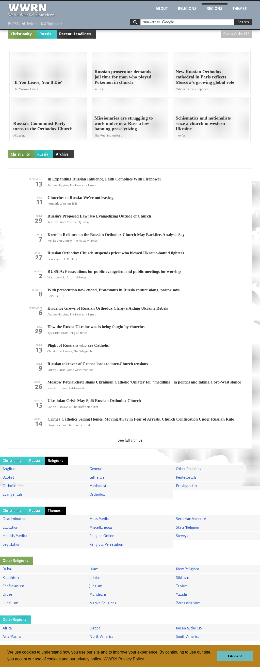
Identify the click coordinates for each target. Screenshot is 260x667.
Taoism (182, 586)
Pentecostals (186, 477)
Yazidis (181, 594)
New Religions (187, 569)
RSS (15, 24)
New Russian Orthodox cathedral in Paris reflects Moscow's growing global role (205, 77)
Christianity (21, 34)
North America (101, 637)
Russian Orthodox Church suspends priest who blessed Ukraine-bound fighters (115, 253)
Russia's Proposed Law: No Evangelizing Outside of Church (99, 216)
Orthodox (97, 494)
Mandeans (97, 594)
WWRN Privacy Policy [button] (124, 659)
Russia (45, 34)
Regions (214, 9)
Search (243, 22)
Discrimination (14, 519)
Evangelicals (13, 494)
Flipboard (53, 24)
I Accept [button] (235, 656)
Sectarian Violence (191, 519)
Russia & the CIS (236, 34)
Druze (7, 594)
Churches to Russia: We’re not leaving (80, 197)
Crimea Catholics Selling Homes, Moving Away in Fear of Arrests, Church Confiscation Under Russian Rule (140, 419)
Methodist (97, 486)
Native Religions (102, 603)
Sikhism (182, 578)
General (95, 469)
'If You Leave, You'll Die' (37, 82)
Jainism (95, 578)
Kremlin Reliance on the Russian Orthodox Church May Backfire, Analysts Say (116, 234)
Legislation (11, 544)
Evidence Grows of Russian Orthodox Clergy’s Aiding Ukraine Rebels (107, 308)
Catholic (9, 486)
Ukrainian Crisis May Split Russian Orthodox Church (94, 400)
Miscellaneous (100, 527)
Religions (187, 9)
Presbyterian (186, 486)
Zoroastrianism (188, 603)
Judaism (95, 586)
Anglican (10, 469)
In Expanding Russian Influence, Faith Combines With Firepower (104, 179)
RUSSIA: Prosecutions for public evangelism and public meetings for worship (114, 271)
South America (188, 637)
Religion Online (101, 536)
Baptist (8, 477)
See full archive (130, 440)
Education (10, 527)
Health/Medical (15, 536)
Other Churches (188, 469)
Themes (240, 9)
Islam (94, 569)
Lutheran (96, 477)
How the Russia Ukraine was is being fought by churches (96, 327)
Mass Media (99, 519)
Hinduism (10, 603)
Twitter (32, 24)
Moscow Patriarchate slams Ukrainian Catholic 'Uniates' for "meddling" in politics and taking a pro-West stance (144, 382)
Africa (7, 628)
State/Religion (187, 527)
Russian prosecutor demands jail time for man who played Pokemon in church (122, 77)
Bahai (7, 569)
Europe (95, 628)
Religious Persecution (106, 544)
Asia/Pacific (12, 637)
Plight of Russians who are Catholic (78, 345)
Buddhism (11, 578)
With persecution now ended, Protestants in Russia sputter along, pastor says (113, 290)
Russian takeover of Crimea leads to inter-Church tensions (97, 364)
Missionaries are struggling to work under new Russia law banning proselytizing (123, 123)
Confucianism (13, 586)
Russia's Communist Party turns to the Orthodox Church (43, 126)
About (162, 9)
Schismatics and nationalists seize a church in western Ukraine (203, 123)
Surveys (182, 536)
